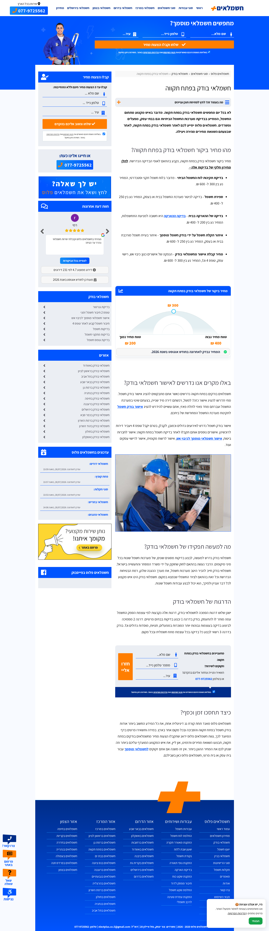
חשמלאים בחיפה (67, 829)
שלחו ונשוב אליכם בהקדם (73, 124)
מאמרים (225, 876)
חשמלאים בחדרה (67, 842)
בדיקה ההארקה (175, 216)
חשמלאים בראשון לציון (102, 836)
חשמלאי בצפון (101, 8)
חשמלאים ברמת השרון (102, 890)
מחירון (60, 8)
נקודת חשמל (184, 856)
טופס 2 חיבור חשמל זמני (95, 312)
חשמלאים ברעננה (104, 870)
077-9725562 (203, 679)
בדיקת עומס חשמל (98, 340)
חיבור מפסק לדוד (181, 883)
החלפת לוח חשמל (181, 836)
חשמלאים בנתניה (105, 904)
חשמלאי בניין (222, 856)
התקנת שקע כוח (182, 876)
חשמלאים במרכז (105, 829)
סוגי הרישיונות (221, 863)
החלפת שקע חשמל (180, 890)
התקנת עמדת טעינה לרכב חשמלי (179, 899)
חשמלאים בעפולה (66, 856)
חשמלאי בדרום (123, 8)
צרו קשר (225, 890)
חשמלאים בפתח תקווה (101, 849)
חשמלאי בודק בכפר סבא (94, 415)
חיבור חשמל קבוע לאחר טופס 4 (90, 323)
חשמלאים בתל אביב (103, 910)
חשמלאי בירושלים (78, 8)
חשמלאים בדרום (144, 876)
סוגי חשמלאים (166, 8)
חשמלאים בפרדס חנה (64, 863)
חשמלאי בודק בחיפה (97, 398)
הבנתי (255, 921)
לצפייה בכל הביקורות (74, 260)
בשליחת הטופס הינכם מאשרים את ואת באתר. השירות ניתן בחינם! (163, 52)
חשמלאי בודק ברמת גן (96, 387)
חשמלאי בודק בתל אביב (95, 376)
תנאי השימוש (169, 52)
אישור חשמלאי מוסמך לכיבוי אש (199, 438)
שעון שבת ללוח (183, 849)
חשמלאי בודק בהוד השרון (94, 426)
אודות (226, 883)
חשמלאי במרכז (145, 8)
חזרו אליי (125, 666)
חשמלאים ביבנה (144, 856)
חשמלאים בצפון (67, 870)
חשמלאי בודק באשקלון (95, 437)
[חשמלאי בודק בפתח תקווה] (173, 493)
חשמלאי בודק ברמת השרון (93, 420)
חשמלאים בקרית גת (142, 863)
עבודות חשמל (183, 829)
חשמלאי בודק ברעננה (96, 404)
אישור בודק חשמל (130, 406)
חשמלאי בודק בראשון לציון (93, 371)
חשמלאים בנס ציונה (103, 863)
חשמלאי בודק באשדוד (96, 365)
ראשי (199, 8)
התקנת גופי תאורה (181, 863)
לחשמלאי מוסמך (136, 749)
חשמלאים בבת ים (105, 856)
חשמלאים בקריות (67, 836)
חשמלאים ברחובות (142, 842)
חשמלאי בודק (221, 842)
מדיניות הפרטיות (151, 52)
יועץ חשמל (223, 849)
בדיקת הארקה (183, 870)
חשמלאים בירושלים (142, 870)
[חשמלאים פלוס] (227, 8)
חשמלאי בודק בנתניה (96, 393)
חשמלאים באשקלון (142, 836)
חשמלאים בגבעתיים (103, 876)
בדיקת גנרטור (101, 307)
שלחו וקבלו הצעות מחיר (161, 44)
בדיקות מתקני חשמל (97, 334)
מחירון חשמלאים (220, 836)
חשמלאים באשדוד (143, 849)
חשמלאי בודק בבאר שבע (94, 382)
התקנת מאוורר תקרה (179, 842)
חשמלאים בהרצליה (104, 883)
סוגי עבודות (186, 8)
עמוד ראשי (223, 829)
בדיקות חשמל (101, 329)
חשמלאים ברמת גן (104, 842)
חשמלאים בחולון (105, 897)
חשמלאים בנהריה (66, 849)
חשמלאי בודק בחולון (97, 431)
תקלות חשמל (222, 870)
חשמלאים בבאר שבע (141, 829)
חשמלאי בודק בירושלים (95, 409)
